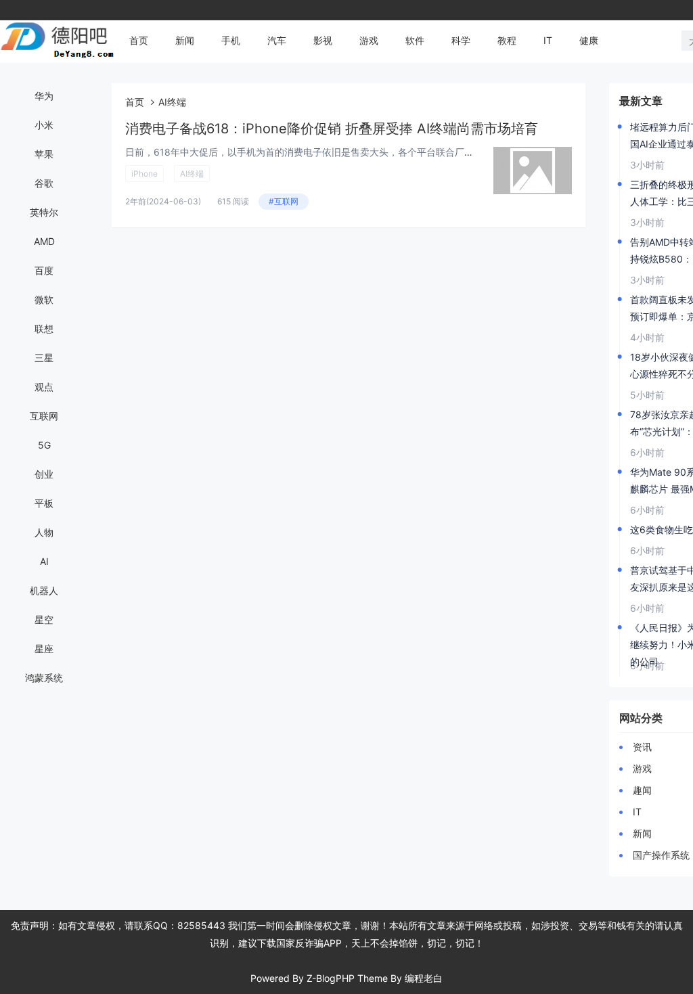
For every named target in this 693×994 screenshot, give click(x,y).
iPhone (144, 173)
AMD (44, 241)
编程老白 (424, 978)
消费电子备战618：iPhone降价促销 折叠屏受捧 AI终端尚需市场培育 (331, 128)
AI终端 (192, 173)
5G (44, 445)
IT (547, 40)
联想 (44, 328)
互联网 (44, 416)
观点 (44, 386)
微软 (44, 299)
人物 (44, 532)
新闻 (184, 40)
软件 (414, 40)
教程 (506, 40)
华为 (44, 95)
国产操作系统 (661, 855)
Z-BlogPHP (331, 978)
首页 (138, 40)
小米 (44, 125)
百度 (44, 270)
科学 (460, 40)
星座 (44, 648)
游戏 (368, 40)
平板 (44, 503)
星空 (44, 619)
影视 (322, 40)
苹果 (44, 154)
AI (44, 561)
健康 (588, 40)
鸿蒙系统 (44, 677)
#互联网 (283, 201)
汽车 (276, 40)
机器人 (44, 590)
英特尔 (44, 212)
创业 (44, 474)
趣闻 (642, 790)
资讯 (642, 746)
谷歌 (44, 183)
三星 (44, 357)
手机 (230, 40)
